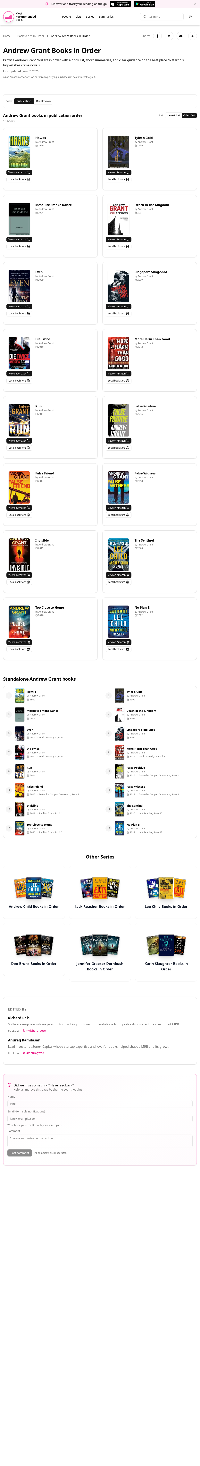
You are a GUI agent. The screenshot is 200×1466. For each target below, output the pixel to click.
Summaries (106, 16)
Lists (78, 16)
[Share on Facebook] (157, 36)
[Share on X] (169, 36)
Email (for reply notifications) (26, 1111)
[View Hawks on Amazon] (19, 152)
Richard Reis (18, 1017)
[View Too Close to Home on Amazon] (19, 622)
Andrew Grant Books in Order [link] (70, 36)
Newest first (173, 115)
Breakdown (43, 101)
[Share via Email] (181, 36)
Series (90, 16)
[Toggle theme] (190, 16)
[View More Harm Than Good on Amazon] (118, 353)
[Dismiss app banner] (195, 4)
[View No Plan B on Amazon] (118, 622)
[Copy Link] (192, 36)
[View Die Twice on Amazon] (19, 353)
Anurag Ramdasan (24, 1040)
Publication (24, 101)
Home (7, 36)
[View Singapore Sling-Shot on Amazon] (118, 286)
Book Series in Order (30, 36)
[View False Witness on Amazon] (118, 487)
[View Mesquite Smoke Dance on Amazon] (19, 219)
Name (11, 1096)
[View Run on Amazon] (19, 420)
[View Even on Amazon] (19, 286)
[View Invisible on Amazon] (19, 554)
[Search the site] (145, 16)
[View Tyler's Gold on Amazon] (118, 152)
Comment (13, 1131)
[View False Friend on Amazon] (19, 487)
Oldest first (189, 115)
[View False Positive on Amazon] (118, 420)
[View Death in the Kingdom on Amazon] (118, 219)
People (66, 16)
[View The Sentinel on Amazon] (118, 554)
